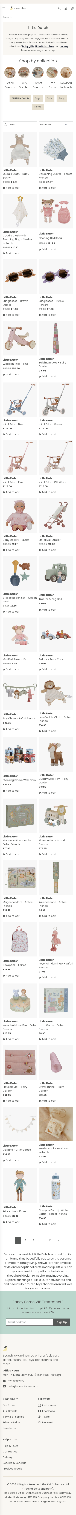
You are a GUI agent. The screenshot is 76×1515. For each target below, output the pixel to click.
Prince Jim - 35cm (14, 1211)
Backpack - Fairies (14, 965)
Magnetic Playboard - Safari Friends (17, 842)
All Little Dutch (20, 98)
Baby (62, 98)
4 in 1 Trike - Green (50, 424)
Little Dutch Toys (44, 46)
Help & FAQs (10, 1446)
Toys (37, 98)
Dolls (49, 98)
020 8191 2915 (16, 1381)
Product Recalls (12, 1468)
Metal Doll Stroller (49, 540)
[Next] (58, 1240)
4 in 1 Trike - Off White (52, 482)
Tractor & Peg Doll (50, 599)
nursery (64, 46)
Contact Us (10, 1451)
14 (50, 1240)
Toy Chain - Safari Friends (19, 718)
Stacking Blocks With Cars (19, 780)
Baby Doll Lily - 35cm (16, 540)
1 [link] (18, 1240)
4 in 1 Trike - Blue (13, 424)
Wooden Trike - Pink (15, 364)
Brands (7, 17)
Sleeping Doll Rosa (50, 238)
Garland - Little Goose (17, 1150)
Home (38, 106)
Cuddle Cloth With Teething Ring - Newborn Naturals (18, 239)
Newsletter (9, 1428)
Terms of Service (13, 1417)
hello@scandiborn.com (22, 1386)
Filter (12, 124)
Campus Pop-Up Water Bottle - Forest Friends (54, 1212)
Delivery (8, 1457)
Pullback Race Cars (51, 659)
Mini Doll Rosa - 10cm (16, 659)
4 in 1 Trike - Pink (13, 482)
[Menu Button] (4, 8)
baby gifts (28, 46)
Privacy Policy (11, 1422)
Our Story (9, 1405)
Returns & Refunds (14, 1463)
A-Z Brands (10, 1411)
